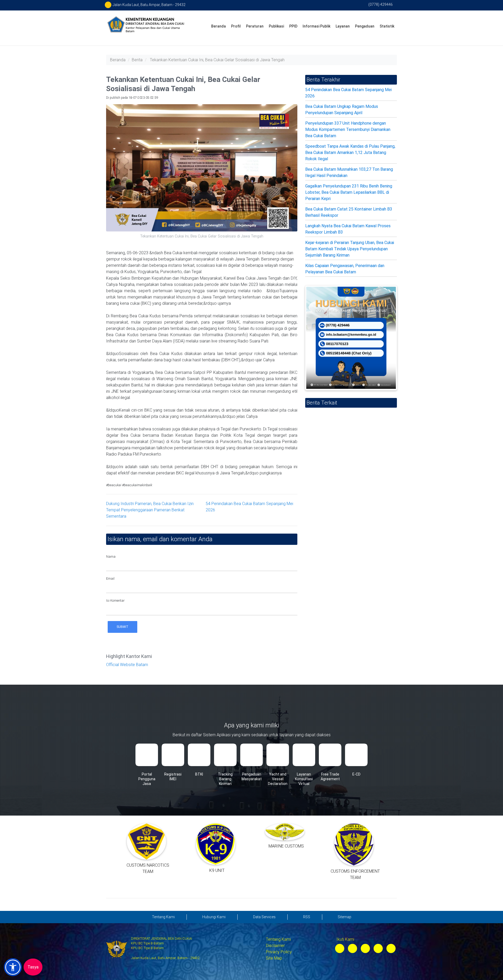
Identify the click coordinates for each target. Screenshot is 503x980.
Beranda (218, 26)
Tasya (33, 967)
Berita (137, 59)
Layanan (343, 26)
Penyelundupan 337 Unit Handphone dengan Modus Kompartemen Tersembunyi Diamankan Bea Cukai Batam (347, 129)
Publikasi (276, 26)
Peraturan (255, 26)
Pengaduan (364, 26)
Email (110, 578)
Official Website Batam (127, 664)
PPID (293, 26)
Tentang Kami (278, 939)
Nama (111, 556)
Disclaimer (275, 945)
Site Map (274, 958)
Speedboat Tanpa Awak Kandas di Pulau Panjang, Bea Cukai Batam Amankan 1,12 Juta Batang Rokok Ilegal (350, 152)
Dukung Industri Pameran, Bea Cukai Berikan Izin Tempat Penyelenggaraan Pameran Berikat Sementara (150, 510)
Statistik (387, 26)
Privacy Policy (279, 951)
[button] (12, 967)
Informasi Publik (316, 26)
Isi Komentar (115, 600)
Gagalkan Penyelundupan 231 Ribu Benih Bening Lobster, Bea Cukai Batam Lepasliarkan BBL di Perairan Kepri (348, 192)
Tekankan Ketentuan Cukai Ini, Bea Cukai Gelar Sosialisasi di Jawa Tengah (217, 59)
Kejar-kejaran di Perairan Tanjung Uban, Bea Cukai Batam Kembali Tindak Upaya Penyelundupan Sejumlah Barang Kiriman (349, 249)
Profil (236, 26)
